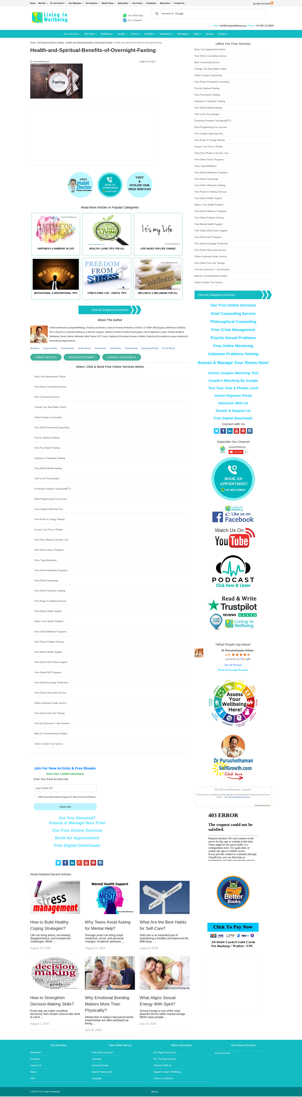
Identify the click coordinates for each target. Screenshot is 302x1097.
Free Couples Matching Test (48, 509)
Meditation (165, 33)
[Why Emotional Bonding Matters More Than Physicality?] (110, 988)
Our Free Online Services (77, 830)
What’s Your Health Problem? (49, 621)
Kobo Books (100, 348)
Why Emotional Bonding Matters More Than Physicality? (107, 1004)
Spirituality (123, 3)
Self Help (89, 33)
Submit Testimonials (102, 1072)
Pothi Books (115, 348)
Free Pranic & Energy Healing (49, 519)
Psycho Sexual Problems (233, 338)
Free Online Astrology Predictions (51, 682)
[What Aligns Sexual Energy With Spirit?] (165, 988)
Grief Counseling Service (233, 313)
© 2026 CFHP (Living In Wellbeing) (45, 1092)
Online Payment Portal (233, 396)
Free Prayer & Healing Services (50, 601)
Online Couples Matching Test (233, 373)
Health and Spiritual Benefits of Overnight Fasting (89, 42)
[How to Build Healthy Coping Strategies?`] (55, 913)
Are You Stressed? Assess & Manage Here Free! (77, 820)
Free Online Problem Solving (48, 641)
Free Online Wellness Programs (50, 631)
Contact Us (179, 3)
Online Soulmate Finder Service (50, 703)
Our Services (91, 3)
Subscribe (65, 806)
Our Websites (75, 3)
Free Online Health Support (48, 611)
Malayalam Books (149, 348)
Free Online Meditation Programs (51, 570)
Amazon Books (50, 348)
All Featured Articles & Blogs (50, 42)
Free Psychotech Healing (47, 448)
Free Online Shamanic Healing (49, 590)
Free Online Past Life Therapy (49, 713)
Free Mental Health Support (48, 652)
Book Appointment (82, 357)
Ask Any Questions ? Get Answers (52, 723)
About (33, 1072)
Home (32, 3)
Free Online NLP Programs (48, 672)
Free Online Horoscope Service (50, 692)
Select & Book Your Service (48, 744)
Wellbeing (106, 33)
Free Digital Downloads (77, 845)
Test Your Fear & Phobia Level (233, 388)
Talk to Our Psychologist (46, 478)
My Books (34, 348)
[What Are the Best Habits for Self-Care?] (165, 913)
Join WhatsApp (135, 15)
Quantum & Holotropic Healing (49, 458)
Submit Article (45, 357)
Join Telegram (135, 20)
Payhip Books (131, 348)
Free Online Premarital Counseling (51, 427)
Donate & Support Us (233, 411)
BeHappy (182, 33)
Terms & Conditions (163, 1078)
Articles (222, 33)
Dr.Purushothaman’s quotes (233, 789)
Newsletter (35, 1052)
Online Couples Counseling (48, 417)
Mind (196, 33)
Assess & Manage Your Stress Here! (233, 362)
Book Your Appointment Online (49, 376)
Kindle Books (84, 348)
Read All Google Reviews (233, 669)
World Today (107, 3)
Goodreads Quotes (262, 805)
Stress (134, 33)
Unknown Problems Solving (233, 354)
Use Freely (137, 3)
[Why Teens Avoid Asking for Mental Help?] (110, 913)
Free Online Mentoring (233, 346)
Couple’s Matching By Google (233, 380)
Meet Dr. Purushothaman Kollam (50, 733)
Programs (35, 1059)
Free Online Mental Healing (48, 468)
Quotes (210, 33)
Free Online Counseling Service (50, 386)
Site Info (42, 3)
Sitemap (154, 1092)
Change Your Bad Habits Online (50, 407)
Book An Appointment (77, 837)
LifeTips (149, 33)
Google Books (67, 348)
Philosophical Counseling (233, 321)
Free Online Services (102, 1052)
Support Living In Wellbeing (167, 1072)
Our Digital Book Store (164, 1052)
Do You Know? (57, 3)
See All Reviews (233, 665)
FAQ (32, 1078)
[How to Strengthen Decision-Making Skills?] (55, 988)
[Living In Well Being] (50, 20)
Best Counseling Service (46, 397)
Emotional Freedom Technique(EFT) (52, 488)
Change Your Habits (121, 357)
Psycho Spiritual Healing (46, 437)
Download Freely (100, 1065)
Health (121, 33)
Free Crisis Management (233, 330)
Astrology (96, 1059)
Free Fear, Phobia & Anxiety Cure (51, 539)
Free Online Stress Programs (49, 550)
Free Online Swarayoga (46, 580)
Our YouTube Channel (164, 1059)
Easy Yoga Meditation (45, 560)
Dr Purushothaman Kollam (237, 797)
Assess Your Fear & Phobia (48, 529)
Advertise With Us (233, 403)
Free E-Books (168, 348)
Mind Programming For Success (50, 499)
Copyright (96, 1078)
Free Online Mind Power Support (50, 662)
